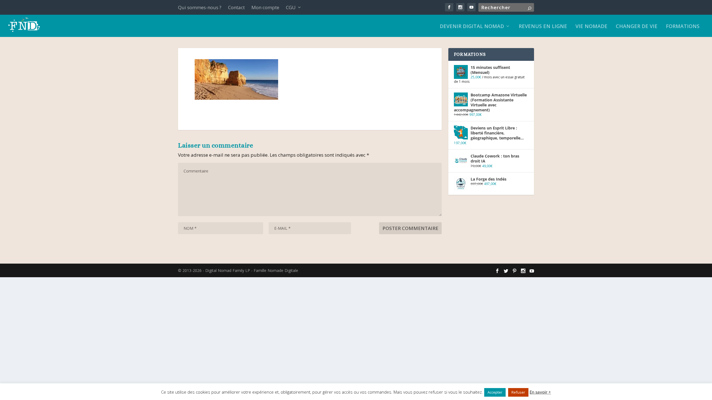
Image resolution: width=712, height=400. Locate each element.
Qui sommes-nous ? (199, 7)
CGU (291, 7)
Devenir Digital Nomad (472, 26)
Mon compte (265, 7)
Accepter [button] (495, 392)
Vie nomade (591, 26)
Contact (236, 7)
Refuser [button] (518, 392)
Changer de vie (636, 26)
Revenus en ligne (543, 26)
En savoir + (540, 392)
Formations (682, 26)
